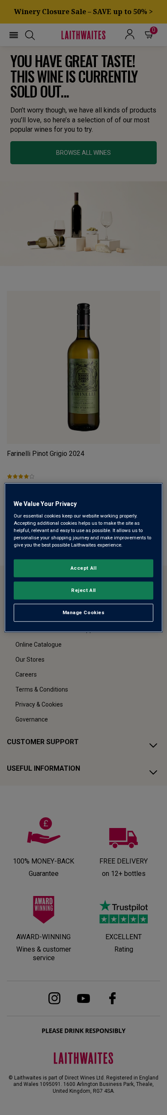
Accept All (84, 568)
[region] (83, 557)
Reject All (83, 590)
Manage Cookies (84, 612)
